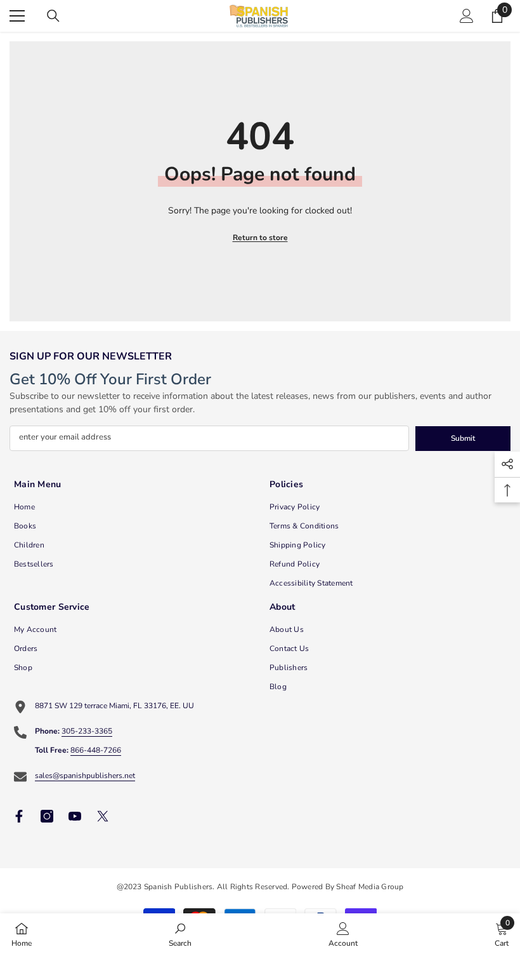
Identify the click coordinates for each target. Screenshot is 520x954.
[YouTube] (75, 816)
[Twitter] (102, 816)
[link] (180, 933)
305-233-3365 (87, 731)
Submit (463, 438)
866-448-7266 (95, 750)
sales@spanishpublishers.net (85, 775)
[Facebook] (19, 816)
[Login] (467, 16)
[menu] (17, 16)
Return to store (260, 237)
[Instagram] (47, 816)
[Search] (53, 16)
